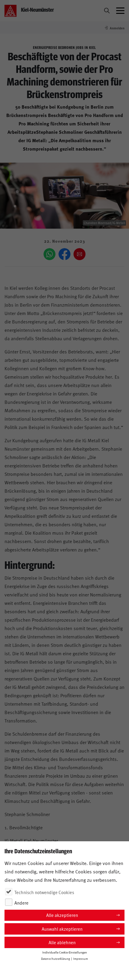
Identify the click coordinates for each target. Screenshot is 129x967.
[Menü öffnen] (120, 11)
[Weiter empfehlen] (80, 254)
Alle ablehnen (62, 942)
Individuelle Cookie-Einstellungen (64, 952)
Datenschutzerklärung (55, 958)
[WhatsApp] (50, 254)
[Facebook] (64, 254)
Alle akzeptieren (62, 915)
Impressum (80, 958)
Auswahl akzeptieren (62, 929)
